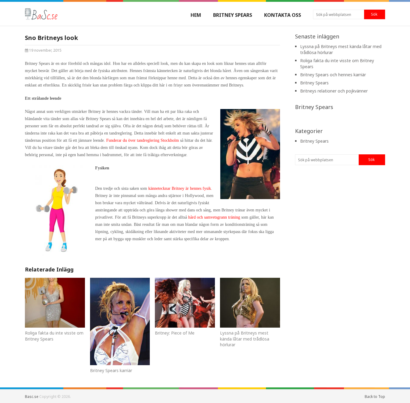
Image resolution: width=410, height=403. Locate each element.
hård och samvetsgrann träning (214, 217)
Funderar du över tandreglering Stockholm (142, 140)
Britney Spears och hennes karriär (333, 74)
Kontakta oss (282, 15)
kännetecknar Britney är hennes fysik (179, 188)
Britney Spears (232, 15)
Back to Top (375, 396)
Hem (196, 15)
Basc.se (31, 396)
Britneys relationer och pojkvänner (334, 91)
